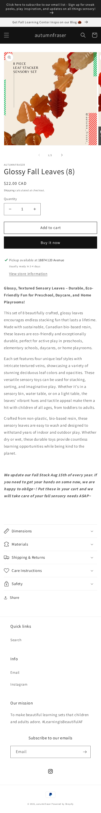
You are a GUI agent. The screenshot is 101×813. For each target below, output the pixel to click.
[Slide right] (62, 155)
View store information (28, 273)
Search (16, 640)
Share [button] (14, 597)
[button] (6, 35)
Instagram (18, 684)
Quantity (10, 199)
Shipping (9, 190)
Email (15, 672)
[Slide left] (39, 155)
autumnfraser (43, 803)
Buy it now (50, 242)
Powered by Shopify (63, 803)
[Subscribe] (84, 752)
